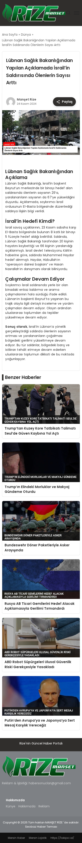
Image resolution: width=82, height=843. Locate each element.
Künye (10, 806)
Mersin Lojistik (38, 838)
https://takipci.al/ (62, 838)
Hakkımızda (26, 806)
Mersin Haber (16, 838)
